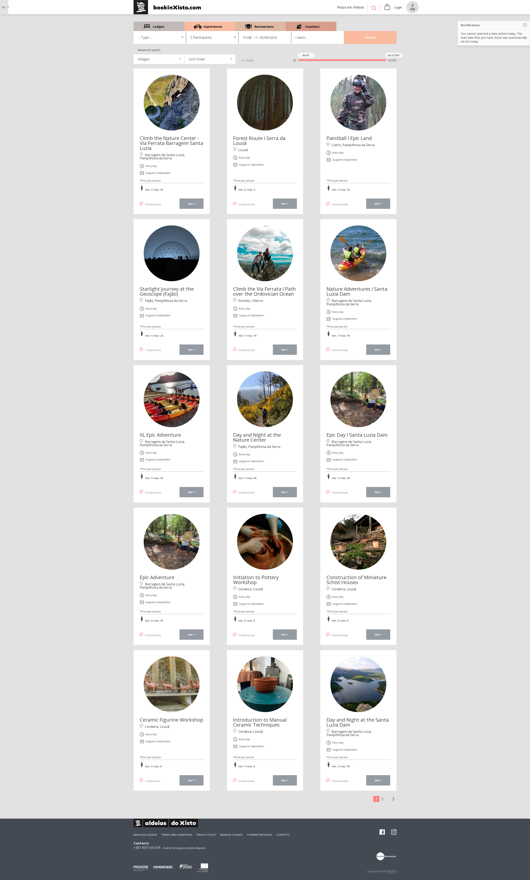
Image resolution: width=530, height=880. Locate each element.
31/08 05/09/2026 (260, 37)
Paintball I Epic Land (349, 138)
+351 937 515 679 (147, 847)
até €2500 (393, 55)
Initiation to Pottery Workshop (256, 580)
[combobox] (159, 59)
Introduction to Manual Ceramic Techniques (260, 722)
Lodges (159, 26)
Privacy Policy (206, 835)
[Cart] (387, 7)
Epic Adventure (157, 577)
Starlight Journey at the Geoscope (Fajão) (167, 291)
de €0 (305, 55)
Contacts (283, 835)
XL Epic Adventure (160, 434)
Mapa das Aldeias (145, 835)
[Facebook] (382, 832)
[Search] (374, 8)
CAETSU (391, 871)
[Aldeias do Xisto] (169, 7)
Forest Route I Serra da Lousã (259, 140)
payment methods (259, 835)
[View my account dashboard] (412, 7)
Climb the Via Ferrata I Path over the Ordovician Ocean (264, 291)
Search (370, 37)
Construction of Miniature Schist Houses (356, 580)
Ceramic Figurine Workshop (171, 719)
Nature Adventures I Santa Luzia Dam (356, 291)
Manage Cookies (231, 835)
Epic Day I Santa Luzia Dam (357, 434)
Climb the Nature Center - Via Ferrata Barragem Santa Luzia (171, 143)
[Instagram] (393, 832)
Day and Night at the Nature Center (257, 437)
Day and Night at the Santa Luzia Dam (357, 722)
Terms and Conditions (176, 835)
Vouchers (311, 26)
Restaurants (260, 26)
